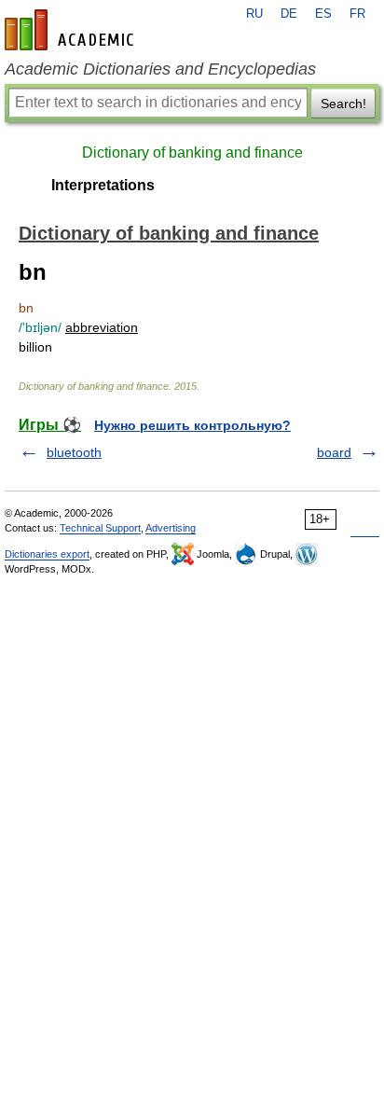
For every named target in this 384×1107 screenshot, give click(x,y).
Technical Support (100, 527)
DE (289, 14)
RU (254, 14)
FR (357, 14)
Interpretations (103, 185)
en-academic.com (72, 29)
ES (323, 14)
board (334, 452)
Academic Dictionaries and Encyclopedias (160, 69)
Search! (343, 103)
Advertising (170, 527)
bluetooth (74, 452)
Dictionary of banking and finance (192, 152)
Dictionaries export (47, 554)
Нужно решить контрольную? (192, 425)
